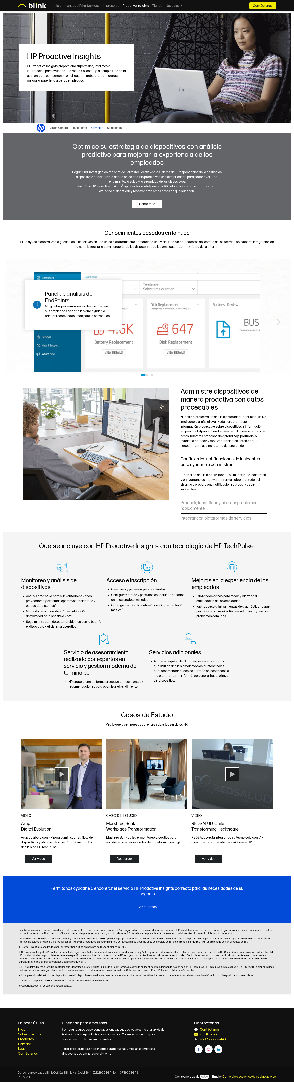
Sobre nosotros (29, 1034)
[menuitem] (57, 6)
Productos (26, 1039)
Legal (22, 1048)
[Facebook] (199, 1049)
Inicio (22, 1029)
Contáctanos (263, 5)
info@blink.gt (210, 1034)
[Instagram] (209, 1049)
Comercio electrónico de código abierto (249, 1076)
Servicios (24, 1044)
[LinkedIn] (218, 1049)
